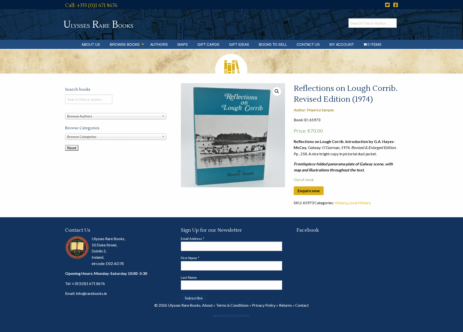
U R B (98, 25)
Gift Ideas (239, 44)
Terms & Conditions (232, 305)
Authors (159, 44)
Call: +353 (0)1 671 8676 (91, 5)
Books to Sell (273, 44)
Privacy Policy (264, 305)
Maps (182, 44)
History (340, 202)
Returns (285, 305)
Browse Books (125, 44)
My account (341, 44)
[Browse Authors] (115, 116)
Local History (359, 202)
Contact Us (308, 44)
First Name (190, 258)
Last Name (189, 277)
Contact (302, 305)
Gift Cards (208, 44)
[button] (276, 91)
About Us (91, 44)
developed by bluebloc (232, 315)
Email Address (192, 239)
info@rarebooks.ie (91, 293)
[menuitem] (91, 44)
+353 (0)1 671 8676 (88, 283)
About (207, 305)
